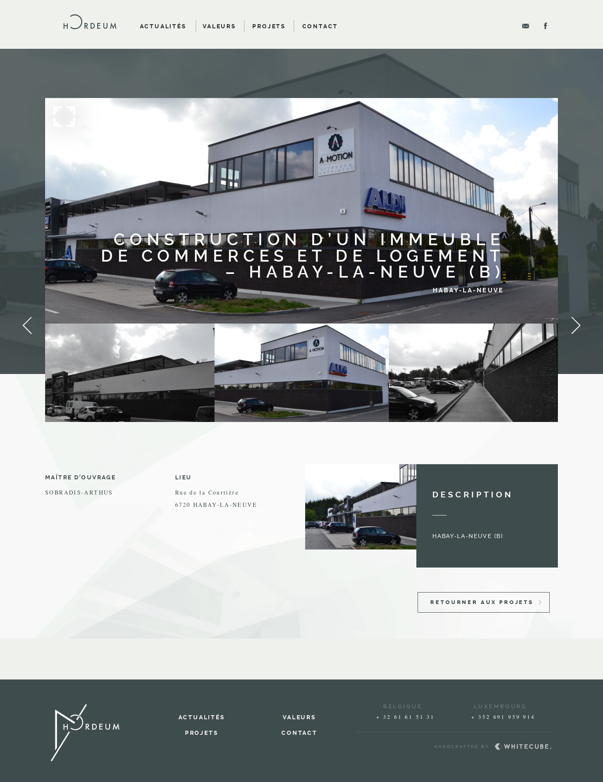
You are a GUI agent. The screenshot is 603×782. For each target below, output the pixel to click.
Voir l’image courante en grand (301, 211)
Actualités (163, 26)
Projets (269, 26)
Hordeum (90, 21)
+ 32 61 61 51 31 (405, 716)
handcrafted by (424, 746)
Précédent (27, 325)
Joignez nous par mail (525, 25)
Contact (320, 26)
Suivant (576, 325)
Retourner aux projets (482, 602)
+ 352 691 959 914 (503, 716)
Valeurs (219, 26)
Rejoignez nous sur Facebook (545, 25)
